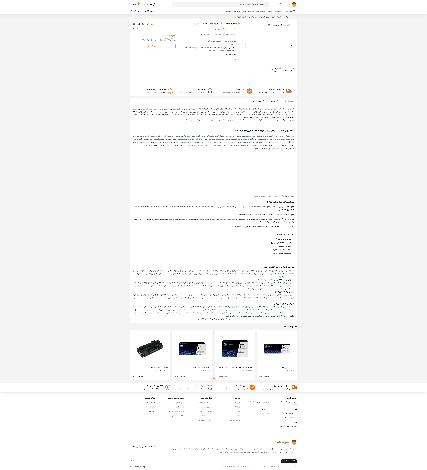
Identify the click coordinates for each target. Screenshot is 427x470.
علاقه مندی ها (150, 416)
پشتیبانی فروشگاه (205, 402)
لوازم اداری (180, 407)
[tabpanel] (213, 214)
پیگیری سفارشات (205, 416)
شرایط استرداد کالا (205, 411)
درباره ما (228, 11)
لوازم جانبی (180, 402)
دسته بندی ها (260, 11)
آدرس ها (152, 411)
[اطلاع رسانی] (139, 24)
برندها (270, 11)
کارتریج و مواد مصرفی (176, 411)
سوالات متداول (235, 420)
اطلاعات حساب (150, 407)
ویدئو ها (251, 11)
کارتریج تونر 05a (282, 117)
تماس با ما (237, 11)
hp (293, 120)
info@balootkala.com (288, 426)
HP (235, 60)
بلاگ (244, 11)
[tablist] (213, 101)
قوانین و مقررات (206, 407)
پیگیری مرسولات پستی (203, 420)
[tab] (289, 101)
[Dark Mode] (131, 11)
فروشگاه (237, 407)
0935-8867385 (291, 417)
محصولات (278, 11)
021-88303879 (291, 413)
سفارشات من (151, 402)
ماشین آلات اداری (177, 416)
